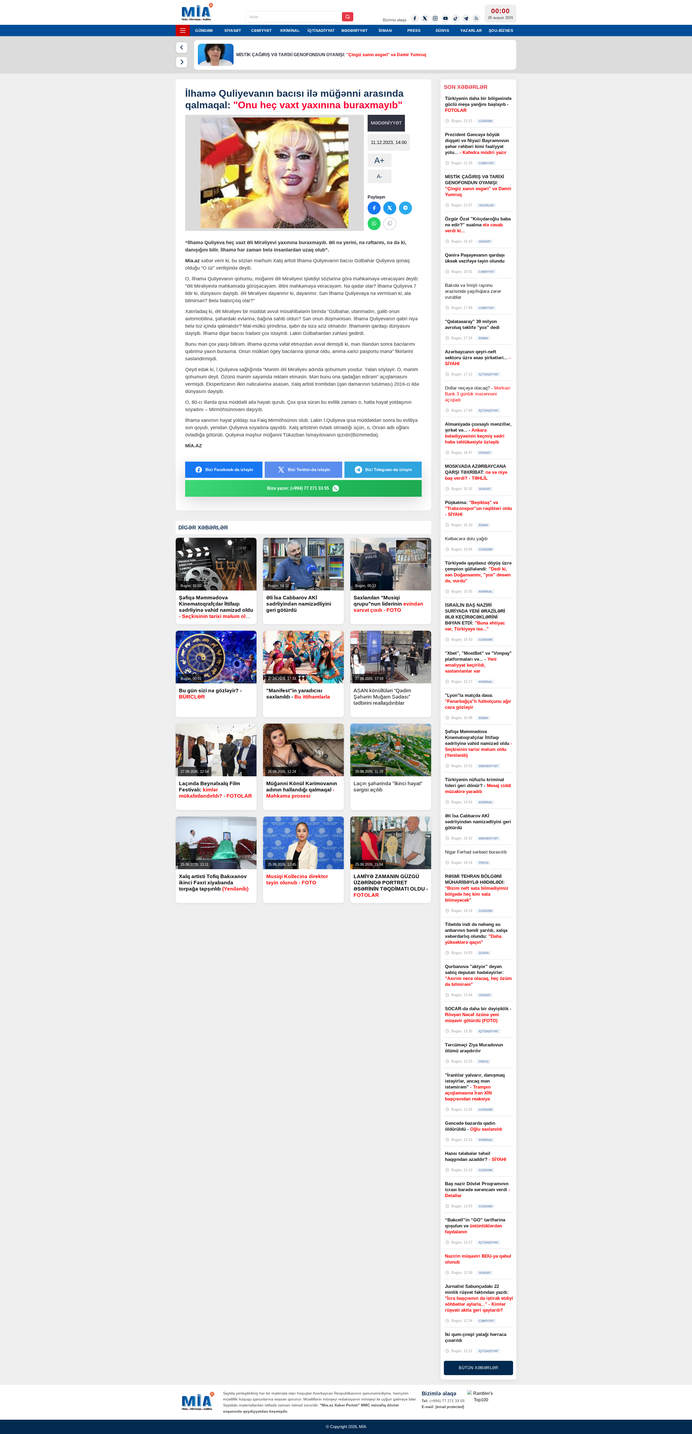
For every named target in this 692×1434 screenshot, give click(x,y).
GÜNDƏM (204, 30)
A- (379, 176)
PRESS (413, 30)
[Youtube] (445, 18)
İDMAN (385, 30)
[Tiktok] (456, 18)
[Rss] (476, 18)
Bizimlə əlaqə (394, 20)
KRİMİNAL (290, 30)
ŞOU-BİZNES (501, 30)
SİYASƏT (232, 30)
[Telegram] (466, 18)
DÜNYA (442, 30)
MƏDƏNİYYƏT (354, 30)
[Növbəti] (182, 62)
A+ (379, 160)
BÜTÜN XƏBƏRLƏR (478, 1367)
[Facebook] (415, 18)
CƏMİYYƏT (261, 30)
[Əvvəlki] (182, 47)
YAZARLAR (471, 30)
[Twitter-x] (425, 18)
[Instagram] (435, 18)
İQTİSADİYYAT (321, 30)
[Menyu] (183, 30)
